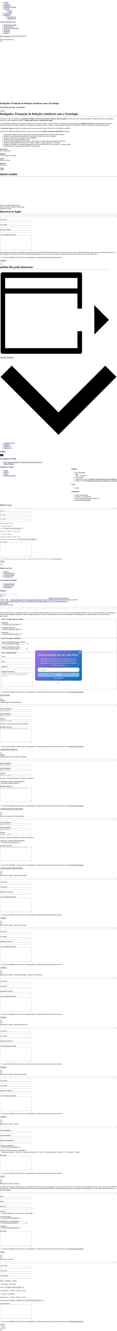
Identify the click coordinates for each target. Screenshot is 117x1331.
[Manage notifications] (3, 1327)
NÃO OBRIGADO (58, 678)
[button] (58, 655)
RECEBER (58, 675)
